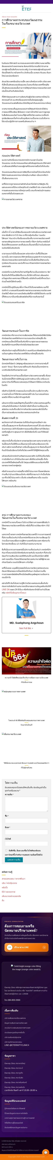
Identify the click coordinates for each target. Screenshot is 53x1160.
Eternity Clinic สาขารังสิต (14, 1078)
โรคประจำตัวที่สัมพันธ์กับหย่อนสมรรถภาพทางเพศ (26, 720)
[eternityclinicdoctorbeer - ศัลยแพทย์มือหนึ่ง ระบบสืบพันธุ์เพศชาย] (26, 8)
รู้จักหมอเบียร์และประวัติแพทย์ (15, 1108)
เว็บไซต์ (8, 839)
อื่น (3, 900)
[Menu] (3, 8)
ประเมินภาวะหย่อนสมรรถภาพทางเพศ (17, 1028)
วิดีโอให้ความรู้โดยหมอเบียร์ (14, 1123)
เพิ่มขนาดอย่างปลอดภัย (9, 17)
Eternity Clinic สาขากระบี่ (14, 1068)
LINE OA (5, 589)
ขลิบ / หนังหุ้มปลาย (9, 883)
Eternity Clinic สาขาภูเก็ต (14, 1073)
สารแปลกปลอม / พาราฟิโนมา (13, 879)
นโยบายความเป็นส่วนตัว (8, 1144)
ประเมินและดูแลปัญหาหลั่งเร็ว (15, 1032)
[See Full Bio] (32, 628)
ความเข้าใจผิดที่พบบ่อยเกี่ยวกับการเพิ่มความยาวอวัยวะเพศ (26, 678)
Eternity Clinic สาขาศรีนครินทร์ (16, 1082)
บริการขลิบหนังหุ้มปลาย (13, 1037)
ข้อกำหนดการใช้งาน (7, 1147)
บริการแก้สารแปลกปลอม (13, 1042)
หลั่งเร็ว (5, 887)
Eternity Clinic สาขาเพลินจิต (15, 1087)
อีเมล (7, 827)
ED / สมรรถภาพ (8, 892)
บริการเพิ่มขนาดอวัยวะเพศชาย (15, 1018)
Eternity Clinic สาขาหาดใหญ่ (15, 1063)
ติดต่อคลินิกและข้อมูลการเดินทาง (16, 1127)
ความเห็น (9, 795)
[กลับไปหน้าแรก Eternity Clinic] (26, 974)
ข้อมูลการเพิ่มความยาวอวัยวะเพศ (16, 1023)
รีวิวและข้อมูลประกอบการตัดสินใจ (16, 1113)
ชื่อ (6, 816)
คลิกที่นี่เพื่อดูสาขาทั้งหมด (16, 593)
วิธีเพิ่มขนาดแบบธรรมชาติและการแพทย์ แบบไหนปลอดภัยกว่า (26, 763)
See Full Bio (25, 628)
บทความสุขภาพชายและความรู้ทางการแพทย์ (19, 1118)
